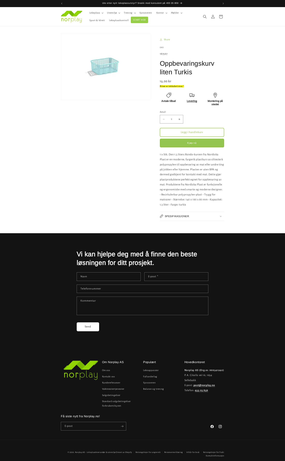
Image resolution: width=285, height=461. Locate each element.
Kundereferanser (111, 383)
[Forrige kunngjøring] (61, 3)
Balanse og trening (153, 389)
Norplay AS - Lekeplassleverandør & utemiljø (95, 452)
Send (88, 326)
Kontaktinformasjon (215, 456)
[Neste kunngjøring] (223, 3)
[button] (96, 13)
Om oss (106, 370)
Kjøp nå (192, 143)
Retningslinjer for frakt (213, 452)
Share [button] (167, 39)
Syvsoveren (149, 383)
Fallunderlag (150, 376)
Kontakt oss (108, 376)
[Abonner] (122, 426)
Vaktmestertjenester (113, 389)
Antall (163, 112)
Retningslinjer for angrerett (148, 452)
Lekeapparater (151, 370)
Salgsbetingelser (111, 395)
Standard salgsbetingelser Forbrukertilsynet (116, 403)
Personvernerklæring (173, 452)
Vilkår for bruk (193, 452)
